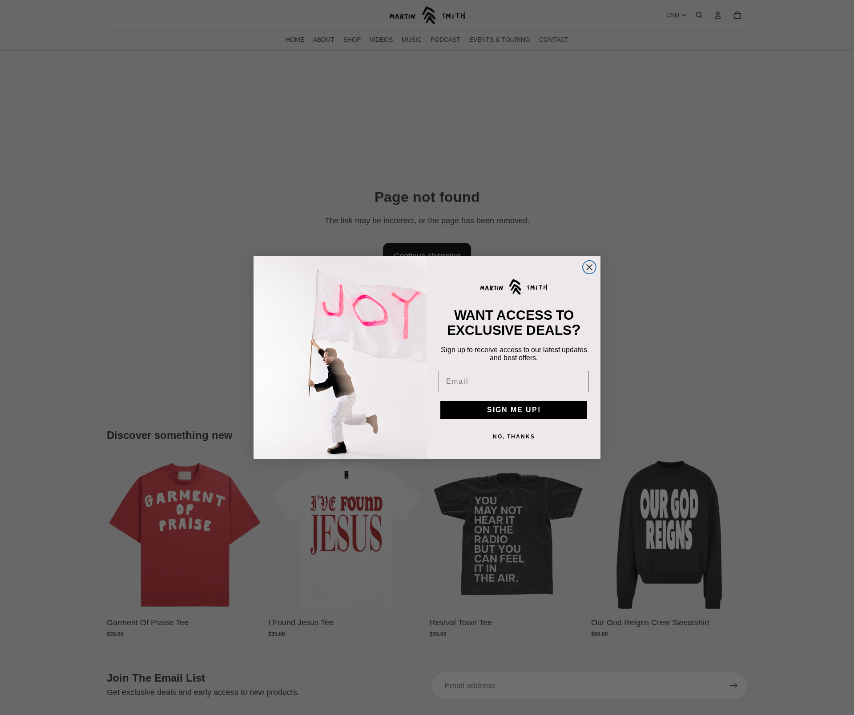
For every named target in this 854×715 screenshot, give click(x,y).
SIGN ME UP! (514, 410)
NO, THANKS (514, 437)
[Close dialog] (589, 267)
